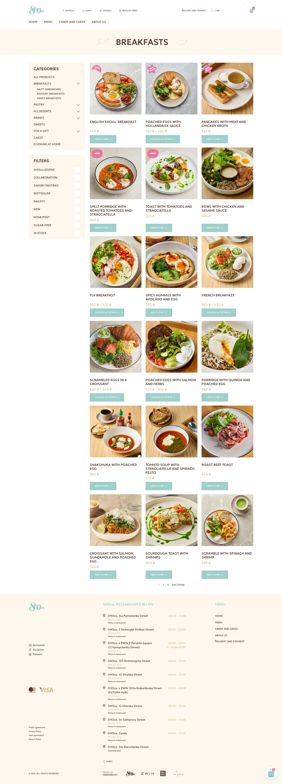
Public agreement (37, 727)
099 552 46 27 (114, 737)
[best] (227, 432)
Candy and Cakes (72, 22)
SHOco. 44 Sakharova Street (126, 719)
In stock (40, 233)
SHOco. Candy (117, 733)
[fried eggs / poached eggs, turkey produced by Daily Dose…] (115, 262)
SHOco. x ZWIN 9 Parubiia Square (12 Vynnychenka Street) (130, 645)
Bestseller (42, 193)
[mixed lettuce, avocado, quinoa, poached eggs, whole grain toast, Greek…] (227, 262)
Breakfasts (42, 83)
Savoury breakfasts (50, 93)
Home (33, 22)
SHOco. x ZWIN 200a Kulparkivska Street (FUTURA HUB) (135, 690)
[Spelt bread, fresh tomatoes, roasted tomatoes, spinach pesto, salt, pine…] (171, 174)
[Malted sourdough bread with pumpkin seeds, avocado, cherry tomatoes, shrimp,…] (171, 520)
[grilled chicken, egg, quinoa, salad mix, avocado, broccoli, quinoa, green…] (227, 174)
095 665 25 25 (114, 651)
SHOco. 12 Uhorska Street (125, 706)
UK (218, 10)
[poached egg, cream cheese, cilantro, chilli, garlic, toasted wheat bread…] (115, 432)
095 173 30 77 (114, 696)
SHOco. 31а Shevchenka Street (128, 747)
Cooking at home (47, 144)
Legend (44, 169)
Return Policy (35, 739)
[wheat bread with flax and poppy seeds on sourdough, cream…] (227, 520)
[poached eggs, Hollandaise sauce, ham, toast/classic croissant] (171, 89)
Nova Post (42, 217)
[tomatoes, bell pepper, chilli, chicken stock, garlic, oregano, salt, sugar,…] (171, 432)
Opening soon (114, 750)
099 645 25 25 (114, 664)
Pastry (39, 104)
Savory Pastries (46, 185)
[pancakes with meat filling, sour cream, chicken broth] (227, 89)
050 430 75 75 (114, 723)
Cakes (38, 137)
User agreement (36, 735)
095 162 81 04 (114, 633)
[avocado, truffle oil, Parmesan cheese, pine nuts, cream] (227, 347)
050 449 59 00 (115, 678)
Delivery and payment (194, 10)
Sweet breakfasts (49, 98)
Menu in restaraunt (117, 623)
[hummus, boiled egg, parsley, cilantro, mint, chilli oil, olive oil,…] (171, 262)
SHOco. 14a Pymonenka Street (128, 616)
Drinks (39, 118)
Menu (48, 22)
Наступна (178, 584)
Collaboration (45, 177)
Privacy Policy (35, 731)
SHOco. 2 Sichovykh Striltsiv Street (131, 629)
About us (99, 22)
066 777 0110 (114, 619)
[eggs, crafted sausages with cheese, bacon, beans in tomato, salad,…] (115, 89)
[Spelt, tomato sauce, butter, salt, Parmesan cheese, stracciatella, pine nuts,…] (115, 174)
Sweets (39, 124)
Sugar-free (42, 225)
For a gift (41, 131)
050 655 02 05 (115, 710)
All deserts (42, 111)
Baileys (39, 201)
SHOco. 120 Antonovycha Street (129, 661)
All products (44, 77)
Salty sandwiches (49, 89)
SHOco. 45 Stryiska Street (125, 674)
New (37, 209)
